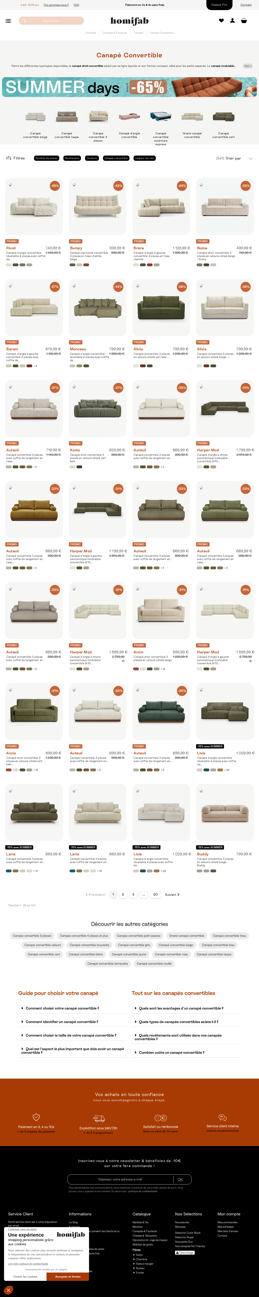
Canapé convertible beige (35, 135)
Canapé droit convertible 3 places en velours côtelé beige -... (153, 660)
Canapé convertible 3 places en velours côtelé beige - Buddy (215, 862)
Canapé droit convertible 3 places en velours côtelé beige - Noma (216, 256)
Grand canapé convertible (192, 135)
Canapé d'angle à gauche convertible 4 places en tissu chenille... (152, 256)
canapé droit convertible (87, 65)
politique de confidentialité (142, 1191)
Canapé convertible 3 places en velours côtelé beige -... (215, 355)
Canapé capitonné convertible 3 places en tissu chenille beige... (89, 256)
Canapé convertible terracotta (107, 963)
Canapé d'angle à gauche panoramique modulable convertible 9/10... (86, 559)
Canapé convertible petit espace (138, 935)
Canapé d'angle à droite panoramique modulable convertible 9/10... (212, 458)
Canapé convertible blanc (86, 954)
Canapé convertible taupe (67, 135)
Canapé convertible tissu (229, 935)
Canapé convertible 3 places (98, 137)
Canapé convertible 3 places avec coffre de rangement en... (153, 456)
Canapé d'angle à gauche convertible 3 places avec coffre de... (22, 357)
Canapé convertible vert (223, 135)
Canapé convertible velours (42, 945)
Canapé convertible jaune (129, 954)
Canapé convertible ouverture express (161, 139)
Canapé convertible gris (134, 945)
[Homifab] (129, 21)
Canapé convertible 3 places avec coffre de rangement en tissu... (24, 458)
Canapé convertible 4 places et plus (84, 935)
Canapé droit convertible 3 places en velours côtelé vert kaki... (88, 458)
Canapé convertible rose (171, 954)
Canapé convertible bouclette (89, 945)
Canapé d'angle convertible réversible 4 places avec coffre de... (26, 256)
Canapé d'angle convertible (129, 135)
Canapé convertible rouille (154, 963)
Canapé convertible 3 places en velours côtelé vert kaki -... (152, 355)
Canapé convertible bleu (218, 945)
